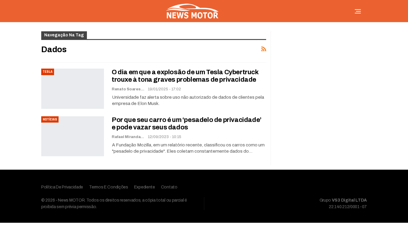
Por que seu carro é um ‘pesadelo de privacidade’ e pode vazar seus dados (187, 123)
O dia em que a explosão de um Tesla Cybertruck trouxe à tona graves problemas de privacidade (185, 76)
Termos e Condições (108, 187)
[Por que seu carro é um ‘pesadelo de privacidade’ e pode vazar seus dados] (72, 136)
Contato (169, 187)
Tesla (48, 71)
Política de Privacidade (62, 187)
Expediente (144, 187)
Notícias (50, 119)
